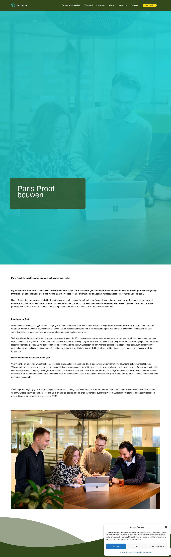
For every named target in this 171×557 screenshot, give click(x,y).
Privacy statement (139, 552)
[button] (166, 527)
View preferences (157, 546)
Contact (148, 552)
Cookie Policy (127, 552)
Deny (137, 546)
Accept (116, 546)
